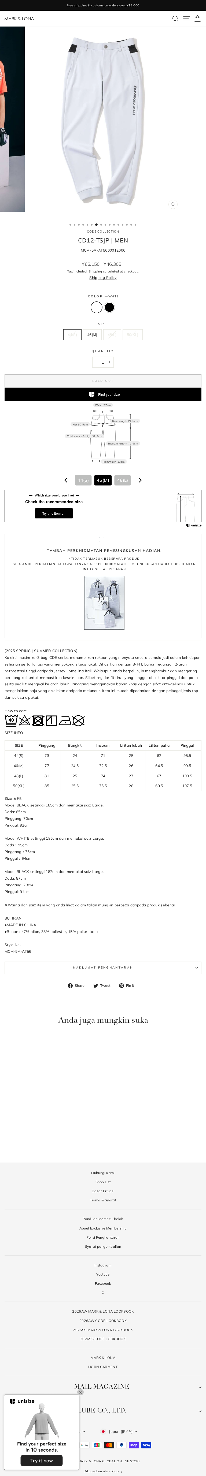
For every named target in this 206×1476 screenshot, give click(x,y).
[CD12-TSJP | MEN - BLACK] (45, 1143)
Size (103, 324)
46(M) (92, 334)
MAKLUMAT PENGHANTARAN (103, 967)
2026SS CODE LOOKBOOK (103, 1339)
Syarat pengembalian (103, 1246)
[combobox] (103, 480)
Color (103, 296)
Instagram (102, 1265)
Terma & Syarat (103, 1200)
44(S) (72, 334)
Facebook (103, 1283)
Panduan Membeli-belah (103, 1219)
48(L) (112, 334)
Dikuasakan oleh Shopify (103, 1471)
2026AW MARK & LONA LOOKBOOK (103, 1311)
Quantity (103, 351)
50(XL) (132, 334)
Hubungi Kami (103, 1173)
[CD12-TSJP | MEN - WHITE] (39, 1143)
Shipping (95, 271)
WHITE (96, 307)
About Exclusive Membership (103, 1228)
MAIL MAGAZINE (101, 1387)
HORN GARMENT (103, 1367)
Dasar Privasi (103, 1191)
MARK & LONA (103, 1357)
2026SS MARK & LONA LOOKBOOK (103, 1330)
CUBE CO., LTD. (102, 1411)
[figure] (66, 480)
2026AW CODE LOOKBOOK (103, 1320)
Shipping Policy (102, 277)
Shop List (103, 1182)
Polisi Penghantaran (103, 1237)
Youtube (102, 1274)
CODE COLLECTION (103, 231)
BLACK (109, 307)
